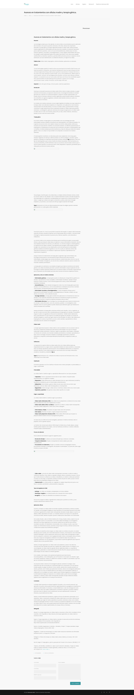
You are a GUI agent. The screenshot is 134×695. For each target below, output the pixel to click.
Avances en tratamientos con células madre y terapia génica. (55, 37)
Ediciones (91, 4)
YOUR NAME (36, 662)
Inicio (72, 4)
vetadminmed (38, 653)
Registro (84, 4)
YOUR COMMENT (61, 662)
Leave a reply (45, 649)
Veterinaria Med (31, 692)
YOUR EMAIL (36, 668)
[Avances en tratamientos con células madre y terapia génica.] (57, 29)
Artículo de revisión (49, 653)
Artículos (78, 4)
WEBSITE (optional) (37, 674)
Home (25, 15)
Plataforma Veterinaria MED (102, 4)
